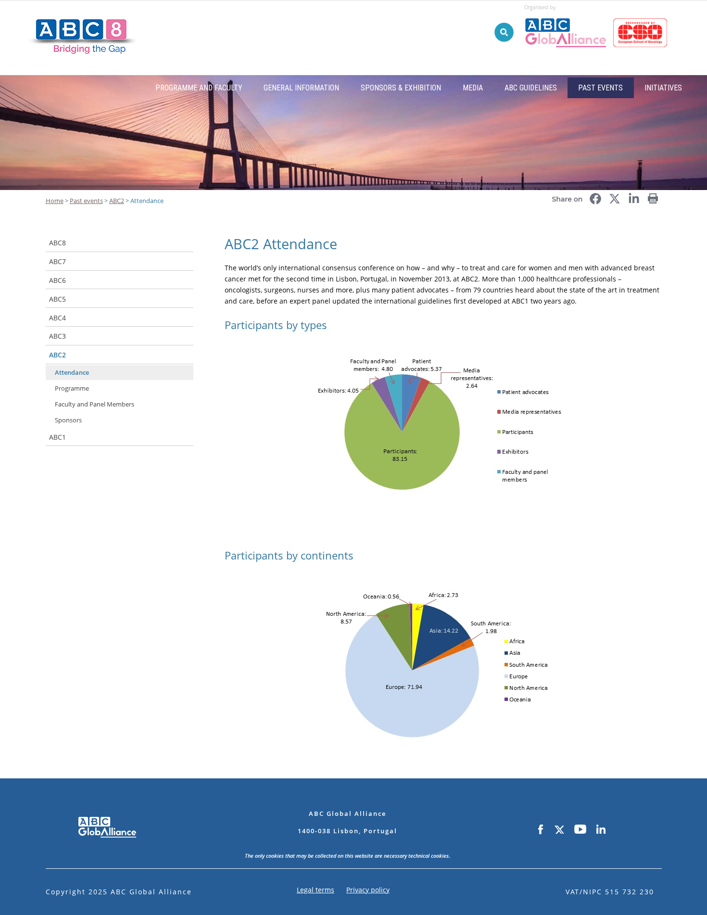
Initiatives (663, 87)
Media (473, 87)
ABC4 (57, 317)
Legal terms (315, 889)
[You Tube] (580, 830)
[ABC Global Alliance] (568, 14)
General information (301, 87)
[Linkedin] (601, 830)
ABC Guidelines (531, 87)
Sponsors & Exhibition (401, 87)
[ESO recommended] (641, 14)
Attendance (72, 372)
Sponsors (68, 420)
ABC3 (57, 336)
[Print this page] (653, 195)
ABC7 (57, 261)
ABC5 (57, 299)
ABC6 (57, 280)
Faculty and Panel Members (94, 404)
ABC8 (57, 242)
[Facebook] (540, 830)
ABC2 (57, 354)
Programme (72, 388)
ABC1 (57, 437)
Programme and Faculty (198, 87)
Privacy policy (368, 889)
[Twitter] (559, 830)
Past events (600, 87)
